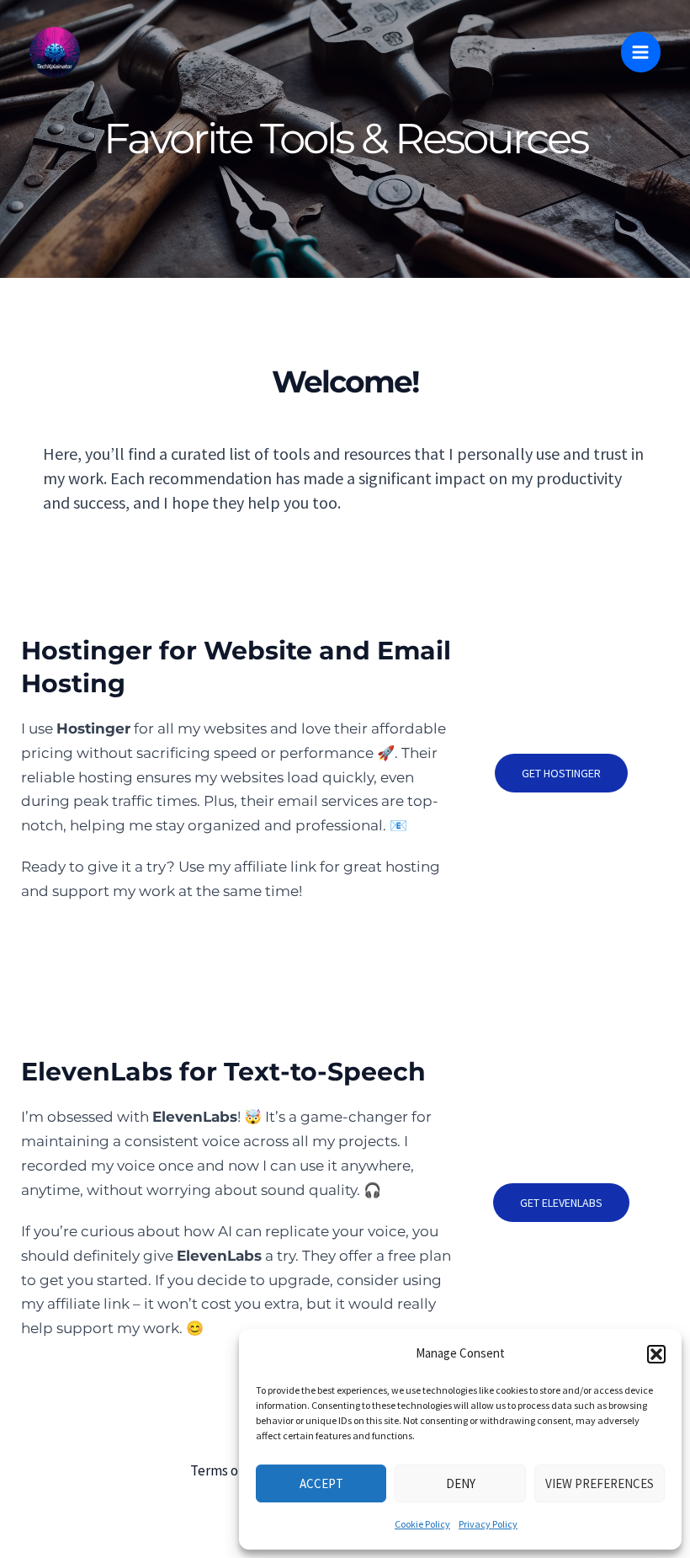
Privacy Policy (488, 1524)
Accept (321, 1483)
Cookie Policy (422, 1524)
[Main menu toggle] (641, 52)
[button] (656, 1354)
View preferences (599, 1483)
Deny (460, 1483)
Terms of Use (229, 1470)
